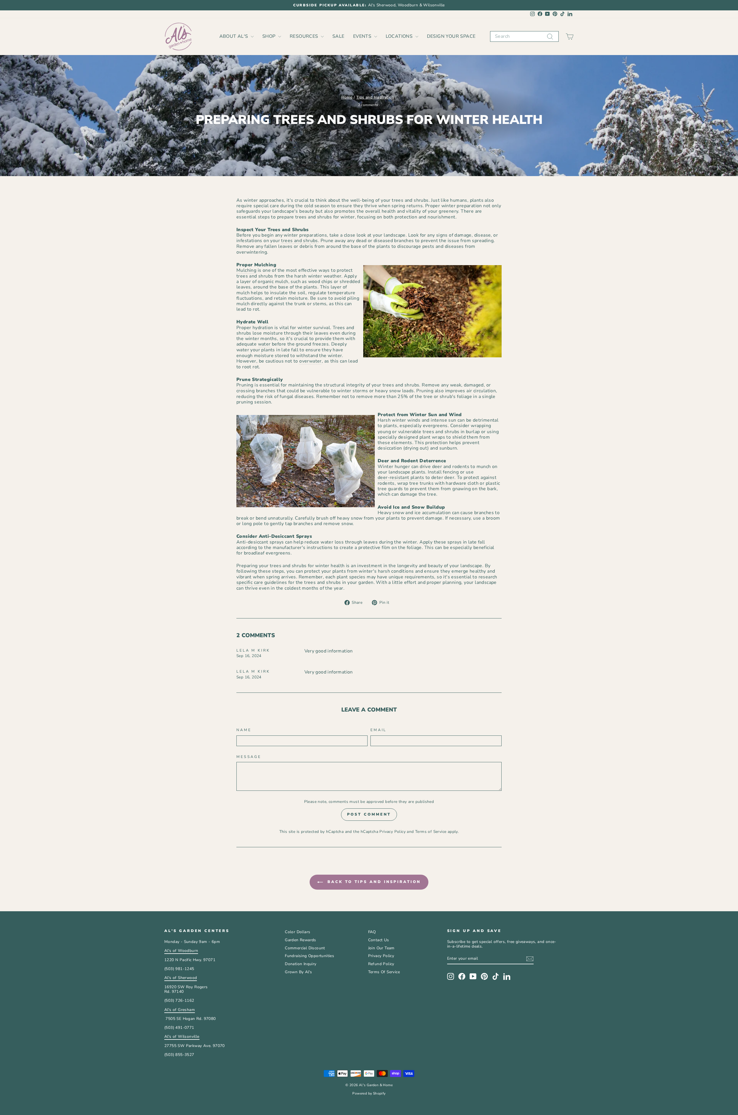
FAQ (372, 932)
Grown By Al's (298, 972)
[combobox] (524, 36)
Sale (338, 36)
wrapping (481, 426)
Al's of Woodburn (181, 950)
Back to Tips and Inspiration (373, 881)
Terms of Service (430, 831)
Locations (400, 36)
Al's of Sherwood (180, 977)
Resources (304, 36)
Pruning (244, 385)
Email (378, 730)
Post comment (369, 814)
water (264, 344)
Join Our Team (381, 948)
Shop (269, 36)
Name (243, 730)
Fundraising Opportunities (309, 956)
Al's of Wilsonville (181, 1036)
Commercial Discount (305, 948)
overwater (310, 361)
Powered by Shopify (368, 1093)
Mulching (246, 270)
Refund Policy (381, 964)
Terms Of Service (384, 972)
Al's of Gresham (179, 1009)
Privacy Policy (392, 831)
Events (363, 36)
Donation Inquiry (300, 964)
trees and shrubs (299, 241)
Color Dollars (297, 932)
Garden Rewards (300, 940)
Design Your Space (451, 36)
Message (248, 757)
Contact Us (378, 940)
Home (347, 97)
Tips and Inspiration (375, 97)
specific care (249, 583)
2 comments (368, 105)
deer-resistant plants (401, 478)
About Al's (234, 36)
